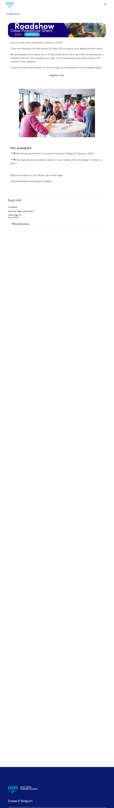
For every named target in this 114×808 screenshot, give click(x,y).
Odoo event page (53, 175)
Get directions (21, 224)
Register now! (57, 75)
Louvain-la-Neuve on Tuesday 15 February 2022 (68, 153)
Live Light (50, 58)
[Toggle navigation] (105, 4)
